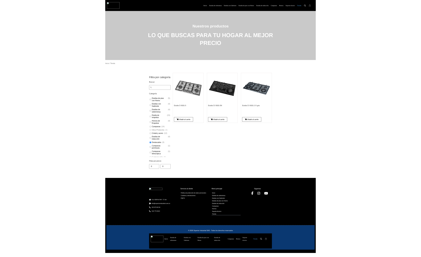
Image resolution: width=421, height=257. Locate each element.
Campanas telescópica (156, 152)
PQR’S (183, 198)
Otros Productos (158, 130)
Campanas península (156, 147)
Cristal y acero (157, 133)
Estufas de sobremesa (156, 111)
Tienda (214, 214)
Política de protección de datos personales (193, 193)
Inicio (107, 63)
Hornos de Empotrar (156, 122)
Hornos (214, 209)
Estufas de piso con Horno (158, 99)
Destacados (156, 142)
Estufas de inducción (156, 138)
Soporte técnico (216, 211)
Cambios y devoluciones (188, 195)
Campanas (156, 126)
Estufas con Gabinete (156, 105)
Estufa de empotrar (155, 116)
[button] (183, 119)
